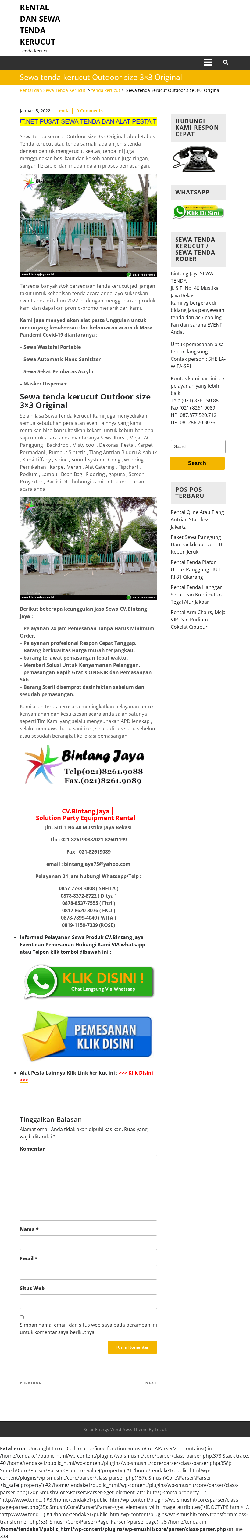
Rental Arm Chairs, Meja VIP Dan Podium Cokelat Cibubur (198, 619)
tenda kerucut (105, 90)
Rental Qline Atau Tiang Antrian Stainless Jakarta (197, 519)
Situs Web (32, 1288)
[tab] (208, 63)
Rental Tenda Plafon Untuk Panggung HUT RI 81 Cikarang (195, 569)
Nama (29, 1229)
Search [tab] (197, 463)
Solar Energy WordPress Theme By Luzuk (125, 1429)
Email (29, 1258)
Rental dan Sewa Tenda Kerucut (52, 90)
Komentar (32, 1148)
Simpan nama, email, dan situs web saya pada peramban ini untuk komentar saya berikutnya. (88, 1328)
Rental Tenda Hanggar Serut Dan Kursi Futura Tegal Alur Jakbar (197, 594)
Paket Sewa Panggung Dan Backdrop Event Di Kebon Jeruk (197, 544)
